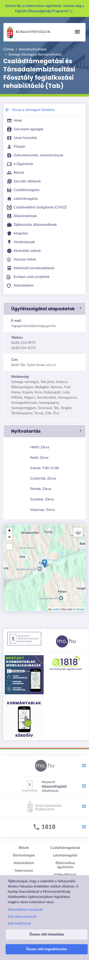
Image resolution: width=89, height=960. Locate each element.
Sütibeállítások (65, 874)
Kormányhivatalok (33, 32)
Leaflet (55, 609)
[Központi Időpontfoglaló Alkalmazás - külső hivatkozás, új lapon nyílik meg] (44, 786)
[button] (44, 309)
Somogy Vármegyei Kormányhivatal (35, 54)
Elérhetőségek (24, 855)
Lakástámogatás (65, 855)
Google (80, 609)
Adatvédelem (24, 863)
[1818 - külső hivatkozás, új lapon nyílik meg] (44, 827)
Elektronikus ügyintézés (65, 865)
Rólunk (24, 847)
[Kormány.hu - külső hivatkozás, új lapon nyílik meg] (44, 807)
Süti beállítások (19, 923)
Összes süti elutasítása (46, 934)
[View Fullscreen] (9, 546)
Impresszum (24, 870)
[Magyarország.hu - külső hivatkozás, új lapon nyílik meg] (44, 766)
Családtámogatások (65, 847)
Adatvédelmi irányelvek (25, 909)
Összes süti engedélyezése (46, 949)
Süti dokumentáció (22, 916)
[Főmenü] (77, 31)
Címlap (8, 49)
